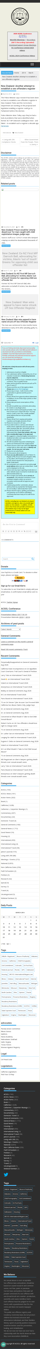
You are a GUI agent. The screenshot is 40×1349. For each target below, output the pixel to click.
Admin (17, 94)
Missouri (14, 988)
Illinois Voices (6, 1031)
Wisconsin (32, 1015)
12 (15, 927)
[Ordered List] (13, 531)
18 (9, 930)
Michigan (34, 983)
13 (20, 927)
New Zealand (19, 133)
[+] (30, 531)
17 (4, 930)
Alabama (34, 956)
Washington (22, 1015)
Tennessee (22, 1011)
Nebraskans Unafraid (9, 1039)
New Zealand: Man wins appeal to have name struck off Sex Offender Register (20, 305)
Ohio (15, 992)
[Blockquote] (19, 531)
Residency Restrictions (9, 1001)
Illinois (4, 979)
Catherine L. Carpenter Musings (13, 809)
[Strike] (11, 531)
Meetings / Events (8, 859)
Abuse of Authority (23, 956)
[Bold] (3, 531)
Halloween (30, 970)
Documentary (6, 817)
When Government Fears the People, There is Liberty (29, 142)
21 (25, 930)
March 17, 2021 (8, 271)
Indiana (10, 979)
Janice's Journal (6, 852)
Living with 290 (6, 855)
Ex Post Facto (28, 965)
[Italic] (5, 531)
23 (36, 930)
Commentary (6, 813)
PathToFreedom (7, 871)
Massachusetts (24, 983)
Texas (30, 1011)
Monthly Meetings (17, 40)
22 (31, 930)
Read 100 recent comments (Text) (14, 649)
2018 (22, 617)
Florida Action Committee (10, 1029)
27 (20, 934)
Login (36, 343)
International (7, 133)
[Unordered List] (16, 531)
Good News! (5, 832)
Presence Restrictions (20, 997)
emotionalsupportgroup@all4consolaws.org (16, 359)
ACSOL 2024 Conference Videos (22, 56)
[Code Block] (21, 531)
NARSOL (4, 1034)
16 (36, 927)
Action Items (6, 797)
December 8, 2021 (9, 227)
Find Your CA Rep (7, 1074)
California (4, 805)
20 (20, 930)
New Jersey (23, 988)
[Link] (24, 531)
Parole (29, 992)
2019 (27, 617)
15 (31, 927)
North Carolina (6, 992)
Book (3, 801)
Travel (3, 890)
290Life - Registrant (8, 956)
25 (9, 934)
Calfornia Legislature (9, 1072)
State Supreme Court (9, 1011)
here (16, 575)
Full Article (5, 126)
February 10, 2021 (9, 317)
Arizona (4, 961)
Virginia (13, 1015)
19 (15, 930)
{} (27, 531)
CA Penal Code (6, 1059)
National (4, 863)
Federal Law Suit (7, 970)
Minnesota (5, 988)
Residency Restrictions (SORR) (12, 1006)
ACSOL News (6, 793)
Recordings (31, 40)
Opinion (21, 992)
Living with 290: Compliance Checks (9, 141)
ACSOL (3, 790)
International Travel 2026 (21, 675)
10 (4, 927)
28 (25, 934)
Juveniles (5, 983)
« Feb (3, 944)
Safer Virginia (6, 1042)
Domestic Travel (7, 821)
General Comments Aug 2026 (20, 691)
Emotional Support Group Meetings (22, 45)
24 (4, 934)
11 (9, 927)
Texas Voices (6, 1045)
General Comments (8, 824)
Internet (33, 979)
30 (36, 934)
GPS (23, 970)
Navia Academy (7, 1037)
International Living (8, 844)
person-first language (21, 389)
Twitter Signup (12, 602)
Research (4, 879)
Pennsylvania (6, 997)
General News (6, 828)
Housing (4, 836)
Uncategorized (6, 894)
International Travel (8, 848)
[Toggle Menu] (32, 64)
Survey (3, 886)
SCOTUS (27, 1006)
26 (15, 934)
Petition (4, 875)
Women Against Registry (10, 1047)
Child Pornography (24, 961)
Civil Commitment (7, 965)
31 (4, 937)
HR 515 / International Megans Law (21, 974)
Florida (17, 970)
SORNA (34, 1006)
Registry (32, 997)
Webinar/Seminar (7, 898)
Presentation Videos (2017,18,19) (14, 614)
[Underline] (8, 531)
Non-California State (8, 867)
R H (19, 227)
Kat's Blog (13, 983)
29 (31, 934)
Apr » (9, 944)
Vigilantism (5, 1015)
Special (3, 883)
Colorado (18, 965)
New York (32, 988)
